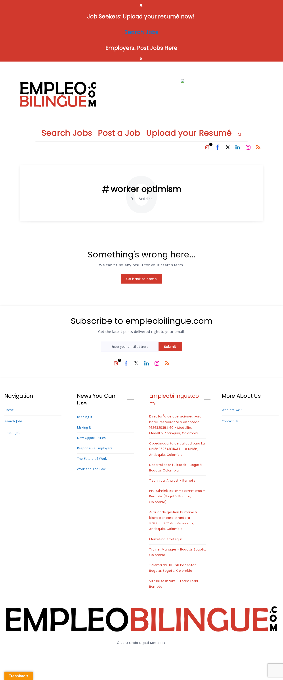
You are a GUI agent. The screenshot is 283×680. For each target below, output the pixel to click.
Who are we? (232, 410)
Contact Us (230, 421)
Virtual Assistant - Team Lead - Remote (175, 584)
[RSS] (258, 147)
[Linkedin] (238, 147)
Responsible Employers (95, 448)
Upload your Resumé (189, 133)
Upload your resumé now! (159, 16)
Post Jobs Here (157, 48)
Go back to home (141, 278)
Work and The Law (91, 469)
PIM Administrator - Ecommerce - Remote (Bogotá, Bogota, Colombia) (177, 496)
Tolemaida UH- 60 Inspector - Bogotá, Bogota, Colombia (174, 568)
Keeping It (84, 417)
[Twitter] (228, 147)
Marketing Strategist (166, 539)
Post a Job (119, 133)
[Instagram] (248, 147)
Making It (84, 427)
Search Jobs (67, 133)
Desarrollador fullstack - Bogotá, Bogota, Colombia (176, 468)
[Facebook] (217, 147)
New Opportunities (91, 438)
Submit (170, 346)
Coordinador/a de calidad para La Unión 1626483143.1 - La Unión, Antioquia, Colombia (177, 449)
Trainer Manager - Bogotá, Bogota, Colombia (177, 552)
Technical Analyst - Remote (172, 480)
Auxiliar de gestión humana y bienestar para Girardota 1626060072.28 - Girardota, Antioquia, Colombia (173, 520)
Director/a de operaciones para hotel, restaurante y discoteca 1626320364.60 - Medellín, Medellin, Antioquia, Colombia (175, 424)
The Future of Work (92, 458)
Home (9, 410)
